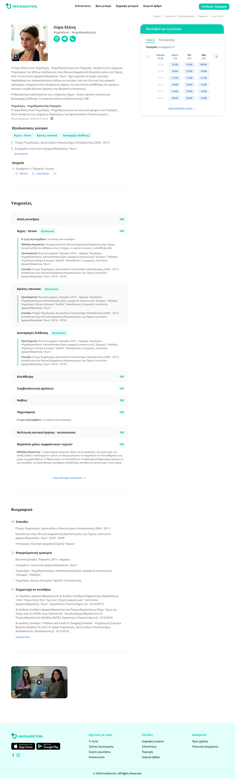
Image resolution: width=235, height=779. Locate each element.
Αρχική (157, 16)
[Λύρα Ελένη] (51, 119)
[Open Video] (39, 682)
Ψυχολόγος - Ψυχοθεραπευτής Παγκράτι (36, 106)
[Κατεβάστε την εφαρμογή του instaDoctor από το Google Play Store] (48, 746)
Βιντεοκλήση (167, 39)
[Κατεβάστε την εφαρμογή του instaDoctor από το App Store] (23, 746)
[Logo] (22, 6)
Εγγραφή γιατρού (127, 6)
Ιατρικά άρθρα (152, 6)
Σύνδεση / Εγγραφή (214, 6)
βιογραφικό (21, 153)
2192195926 (42, 173)
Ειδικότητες (83, 6)
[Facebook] (13, 755)
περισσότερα (23, 637)
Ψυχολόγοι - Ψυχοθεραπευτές (179, 16)
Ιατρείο (150, 39)
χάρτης (23, 173)
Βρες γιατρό (103, 6)
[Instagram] (18, 755)
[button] (216, 56)
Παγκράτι (203, 16)
